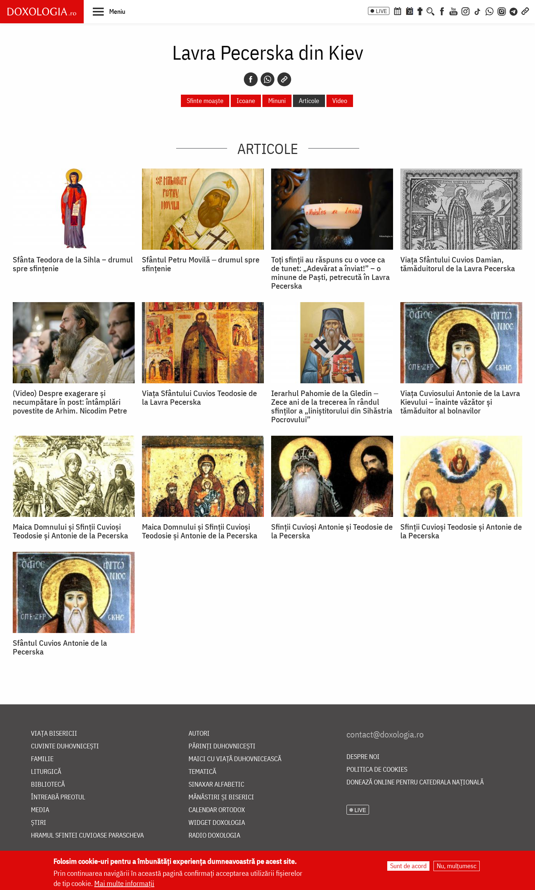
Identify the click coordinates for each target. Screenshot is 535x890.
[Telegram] (514, 11)
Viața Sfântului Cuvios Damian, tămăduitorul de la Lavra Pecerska (457, 264)
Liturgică (46, 772)
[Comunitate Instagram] (501, 11)
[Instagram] (465, 11)
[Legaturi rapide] (525, 10)
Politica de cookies (376, 770)
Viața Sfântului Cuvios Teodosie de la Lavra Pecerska (199, 397)
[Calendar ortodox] (397, 11)
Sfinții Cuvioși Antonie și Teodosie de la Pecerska (332, 531)
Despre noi (363, 757)
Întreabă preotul (58, 797)
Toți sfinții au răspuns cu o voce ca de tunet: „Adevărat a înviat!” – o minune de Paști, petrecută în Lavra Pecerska (330, 272)
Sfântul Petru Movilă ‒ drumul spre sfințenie (200, 264)
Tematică (202, 772)
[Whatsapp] (267, 79)
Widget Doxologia (217, 823)
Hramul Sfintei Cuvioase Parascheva (87, 835)
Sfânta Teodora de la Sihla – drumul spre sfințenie (73, 264)
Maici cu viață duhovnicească (235, 759)
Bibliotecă (48, 784)
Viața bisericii (54, 733)
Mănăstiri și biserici (221, 797)
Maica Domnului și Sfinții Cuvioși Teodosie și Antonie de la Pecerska (70, 531)
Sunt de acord (408, 866)
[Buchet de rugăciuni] (420, 11)
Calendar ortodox (217, 810)
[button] (109, 11)
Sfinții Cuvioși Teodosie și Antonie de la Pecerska (461, 531)
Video (339, 100)
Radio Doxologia (214, 835)
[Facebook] (442, 11)
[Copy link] (284, 79)
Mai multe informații (124, 883)
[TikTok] (477, 11)
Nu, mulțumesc (456, 866)
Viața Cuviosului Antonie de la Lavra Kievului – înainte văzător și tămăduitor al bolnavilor (460, 402)
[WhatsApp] (489, 11)
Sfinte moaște (205, 100)
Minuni (277, 100)
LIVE (381, 11)
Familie (42, 759)
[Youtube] (453, 11)
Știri (38, 823)
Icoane (246, 100)
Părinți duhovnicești (222, 746)
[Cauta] (430, 10)
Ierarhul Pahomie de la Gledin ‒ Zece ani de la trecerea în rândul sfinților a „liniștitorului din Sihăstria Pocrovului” (331, 406)
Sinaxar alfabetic (216, 784)
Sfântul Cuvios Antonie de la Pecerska (60, 647)
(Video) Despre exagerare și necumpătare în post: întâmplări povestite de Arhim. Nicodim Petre (70, 402)
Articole (309, 100)
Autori (199, 733)
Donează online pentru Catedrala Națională (415, 782)
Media (40, 810)
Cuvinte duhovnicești (65, 746)
